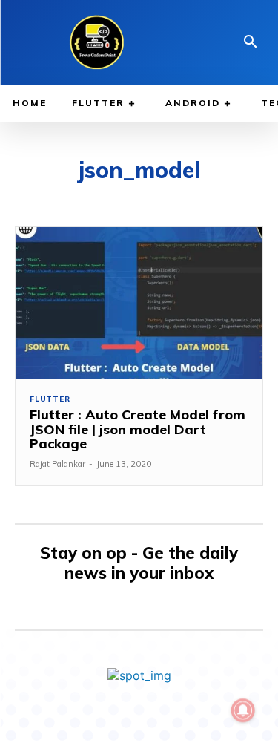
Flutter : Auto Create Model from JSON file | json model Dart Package (137, 429)
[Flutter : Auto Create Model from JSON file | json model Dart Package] (139, 303)
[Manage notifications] (243, 710)
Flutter (50, 399)
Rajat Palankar (57, 464)
